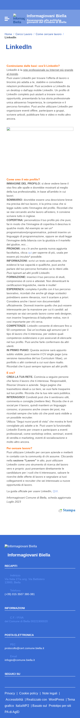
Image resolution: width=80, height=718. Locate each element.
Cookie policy (28, 693)
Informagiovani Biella (29, 555)
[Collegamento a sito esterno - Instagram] (14, 681)
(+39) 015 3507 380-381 (20, 594)
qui (30, 252)
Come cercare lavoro (49, 34)
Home (8, 34)
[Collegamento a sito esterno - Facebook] (7, 681)
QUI (55, 491)
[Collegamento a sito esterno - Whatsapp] (21, 681)
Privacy (10, 693)
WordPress (56, 699)
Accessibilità (14, 699)
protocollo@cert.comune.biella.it (24, 648)
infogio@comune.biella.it (20, 659)
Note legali (49, 693)
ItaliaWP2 (22, 705)
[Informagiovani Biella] (19, 18)
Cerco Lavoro (24, 34)
